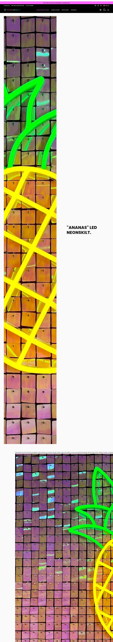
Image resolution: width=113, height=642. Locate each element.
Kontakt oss (7, 5)
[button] (55, 10)
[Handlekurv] (108, 10)
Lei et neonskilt (29, 5)
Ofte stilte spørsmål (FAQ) (17, 5)
